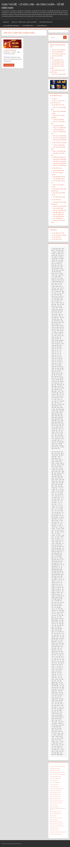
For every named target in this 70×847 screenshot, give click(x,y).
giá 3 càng (63, 766)
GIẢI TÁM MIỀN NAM (58, 216)
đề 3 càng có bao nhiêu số (58, 823)
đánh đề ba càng (53, 815)
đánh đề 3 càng (60, 800)
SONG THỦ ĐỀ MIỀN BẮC (59, 165)
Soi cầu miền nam (41, 25)
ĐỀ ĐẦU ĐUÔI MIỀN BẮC (59, 157)
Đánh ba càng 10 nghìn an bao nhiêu (56, 788)
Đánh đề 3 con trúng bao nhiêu (55, 790)
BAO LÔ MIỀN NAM (58, 208)
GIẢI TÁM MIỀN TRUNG (58, 62)
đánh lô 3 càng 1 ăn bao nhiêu (55, 796)
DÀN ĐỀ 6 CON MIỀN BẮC (60, 161)
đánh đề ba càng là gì (54, 819)
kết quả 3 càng (62, 772)
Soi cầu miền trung (27, 25)
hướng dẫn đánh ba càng (54, 772)
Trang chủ (6, 22)
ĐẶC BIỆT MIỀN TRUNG (58, 64)
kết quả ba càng (53, 774)
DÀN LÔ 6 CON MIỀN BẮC (60, 136)
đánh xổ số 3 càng (53, 800)
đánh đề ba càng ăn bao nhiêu (55, 821)
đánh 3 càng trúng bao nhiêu (55, 794)
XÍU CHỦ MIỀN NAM (58, 214)
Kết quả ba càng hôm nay (60, 774)
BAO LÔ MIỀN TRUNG (58, 170)
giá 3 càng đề (52, 768)
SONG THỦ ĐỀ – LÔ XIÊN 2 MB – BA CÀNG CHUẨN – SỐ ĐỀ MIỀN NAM (33, 6)
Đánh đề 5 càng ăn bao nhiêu (55, 792)
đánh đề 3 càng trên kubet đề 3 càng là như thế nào (57, 809)
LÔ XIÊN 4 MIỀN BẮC (58, 130)
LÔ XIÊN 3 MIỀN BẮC (58, 125)
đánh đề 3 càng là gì (53, 804)
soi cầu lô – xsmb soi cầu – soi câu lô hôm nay (24, 22)
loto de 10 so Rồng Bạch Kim (55, 782)
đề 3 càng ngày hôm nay (54, 827)
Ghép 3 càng (52, 766)
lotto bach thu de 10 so (54, 784)
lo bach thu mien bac (54, 780)
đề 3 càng (51, 823)
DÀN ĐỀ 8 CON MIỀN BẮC (60, 163)
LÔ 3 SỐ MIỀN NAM (58, 218)
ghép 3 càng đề (57, 766)
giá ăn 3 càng (57, 768)
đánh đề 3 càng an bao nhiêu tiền (56, 802)
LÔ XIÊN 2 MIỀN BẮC (58, 119)
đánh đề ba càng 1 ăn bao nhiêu (56, 817)
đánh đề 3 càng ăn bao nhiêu (55, 811)
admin (14, 52)
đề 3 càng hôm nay (53, 825)
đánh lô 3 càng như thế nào (55, 798)
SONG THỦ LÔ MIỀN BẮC (59, 127)
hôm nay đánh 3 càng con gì (55, 770)
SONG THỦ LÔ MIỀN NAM (60, 206)
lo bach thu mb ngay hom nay (55, 778)
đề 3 (62, 821)
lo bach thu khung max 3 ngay (55, 776)
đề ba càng (52, 834)
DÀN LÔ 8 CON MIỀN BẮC (60, 140)
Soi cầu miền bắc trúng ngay (11, 25)
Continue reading (8, 65)
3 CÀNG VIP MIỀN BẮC (9, 50)
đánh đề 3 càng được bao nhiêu (55, 813)
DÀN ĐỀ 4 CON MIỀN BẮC (60, 159)
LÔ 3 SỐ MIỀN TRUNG (57, 60)
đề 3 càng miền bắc (60, 825)
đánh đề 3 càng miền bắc (54, 806)
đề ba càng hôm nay (58, 834)
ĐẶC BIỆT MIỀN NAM (58, 212)
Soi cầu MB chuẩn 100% (45, 22)
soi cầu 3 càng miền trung (54, 786)
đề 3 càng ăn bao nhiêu (54, 829)
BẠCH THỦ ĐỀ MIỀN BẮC (59, 151)
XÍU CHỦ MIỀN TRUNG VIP (59, 54)
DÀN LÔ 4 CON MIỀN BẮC (58, 50)
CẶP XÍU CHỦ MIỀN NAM (59, 210)
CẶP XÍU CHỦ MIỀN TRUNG (59, 74)
